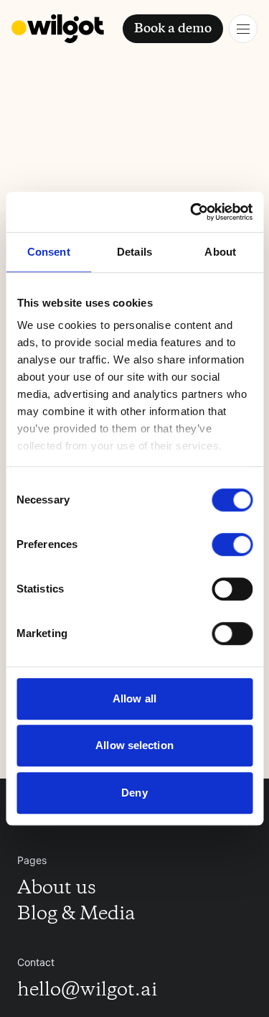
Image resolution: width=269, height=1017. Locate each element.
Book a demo (173, 28)
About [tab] (220, 252)
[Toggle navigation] (243, 28)
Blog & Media (76, 915)
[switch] (232, 544)
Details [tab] (134, 252)
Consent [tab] (48, 252)
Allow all (134, 698)
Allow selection (134, 745)
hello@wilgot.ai (87, 991)
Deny (134, 792)
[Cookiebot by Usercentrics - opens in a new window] (192, 212)
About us (56, 889)
